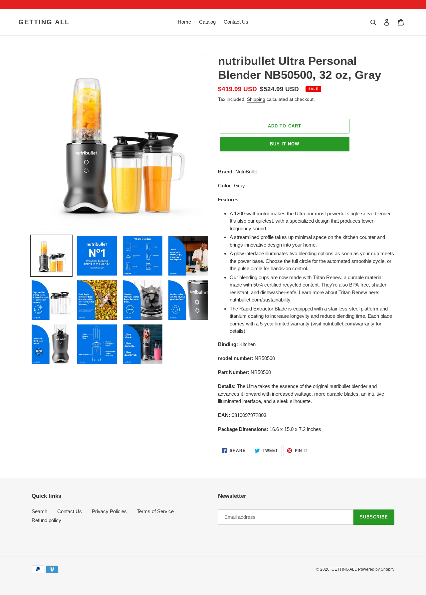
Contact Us (69, 511)
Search (39, 511)
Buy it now (284, 143)
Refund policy (46, 520)
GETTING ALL (44, 22)
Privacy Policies (109, 511)
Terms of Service (155, 511)
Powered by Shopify (376, 569)
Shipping (256, 99)
